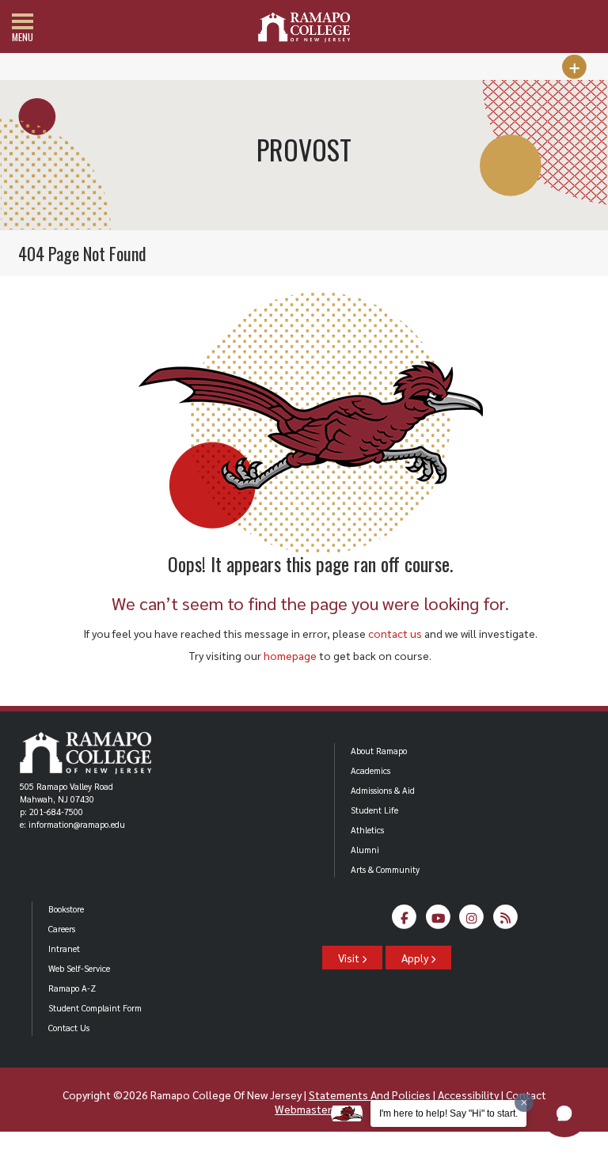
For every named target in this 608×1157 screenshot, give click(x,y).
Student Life (374, 810)
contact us (395, 633)
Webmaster (303, 1109)
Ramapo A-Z (72, 988)
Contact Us (68, 1028)
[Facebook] (405, 921)
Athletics (367, 830)
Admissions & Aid (383, 790)
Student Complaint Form (95, 1008)
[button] (564, 1113)
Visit (350, 957)
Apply (416, 957)
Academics (370, 770)
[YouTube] (438, 921)
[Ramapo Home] (304, 27)
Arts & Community (385, 869)
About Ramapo (379, 751)
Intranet (64, 948)
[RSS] (505, 921)
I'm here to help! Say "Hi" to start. (448, 1113)
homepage (290, 655)
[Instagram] (472, 921)
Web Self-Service (79, 968)
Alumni (365, 849)
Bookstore (66, 909)
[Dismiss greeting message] (524, 1102)
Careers (61, 929)
